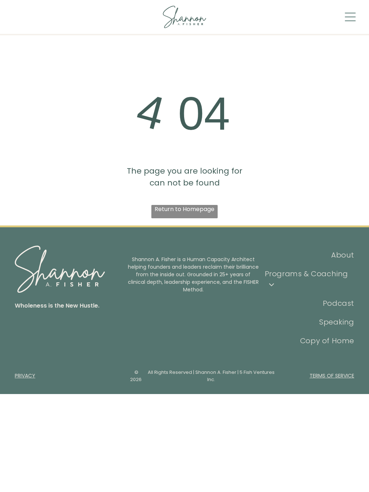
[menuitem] (309, 255)
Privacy (25, 375)
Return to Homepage (184, 209)
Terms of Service (332, 375)
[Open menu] (350, 17)
